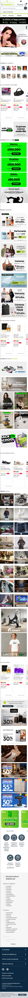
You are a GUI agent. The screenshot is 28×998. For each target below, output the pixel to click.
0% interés (11, 15)
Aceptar (22, 994)
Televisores (9, 889)
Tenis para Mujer (10, 932)
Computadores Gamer (11, 917)
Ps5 (7, 925)
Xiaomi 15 (8, 916)
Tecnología (9, 905)
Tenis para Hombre (10, 930)
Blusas (7, 920)
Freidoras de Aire (10, 922)
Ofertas (4, 15)
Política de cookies (6, 975)
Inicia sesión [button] (20, 4)
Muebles (8, 904)
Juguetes (8, 899)
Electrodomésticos (10, 895)
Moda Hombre (9, 900)
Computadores (10, 894)
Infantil (8, 897)
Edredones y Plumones (11, 928)
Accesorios (9, 886)
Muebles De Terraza (11, 924)
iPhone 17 (8, 914)
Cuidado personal (10, 939)
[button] (14, 8)
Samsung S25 (9, 912)
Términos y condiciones (8, 973)
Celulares (8, 891)
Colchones (8, 892)
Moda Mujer (9, 902)
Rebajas (19, 15)
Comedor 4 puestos (11, 919)
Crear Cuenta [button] (20, 706)
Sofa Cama (8, 927)
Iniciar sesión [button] (8, 706)
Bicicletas (8, 887)
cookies (8, 995)
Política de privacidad (7, 978)
